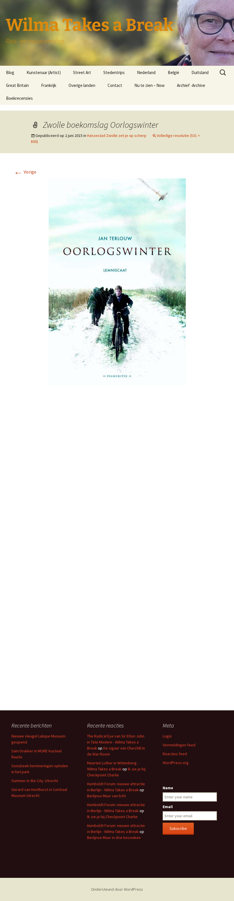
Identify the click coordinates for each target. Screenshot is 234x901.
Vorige (25, 172)
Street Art (82, 72)
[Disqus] (117, 475)
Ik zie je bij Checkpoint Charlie (112, 816)
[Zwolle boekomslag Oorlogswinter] (117, 281)
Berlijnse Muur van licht (106, 795)
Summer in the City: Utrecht (34, 780)
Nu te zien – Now (149, 85)
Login (167, 736)
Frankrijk (48, 85)
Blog (10, 72)
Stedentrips (114, 72)
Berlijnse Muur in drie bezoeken (114, 837)
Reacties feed (175, 753)
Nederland (146, 72)
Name (168, 787)
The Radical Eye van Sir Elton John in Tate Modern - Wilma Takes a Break (115, 742)
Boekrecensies (19, 98)
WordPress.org (176, 762)
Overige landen (81, 85)
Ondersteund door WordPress (117, 889)
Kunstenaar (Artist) (44, 72)
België (173, 72)
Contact (115, 85)
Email (168, 806)
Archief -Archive (191, 85)
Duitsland (200, 72)
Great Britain (17, 85)
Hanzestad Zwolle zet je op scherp (116, 135)
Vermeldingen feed (179, 744)
